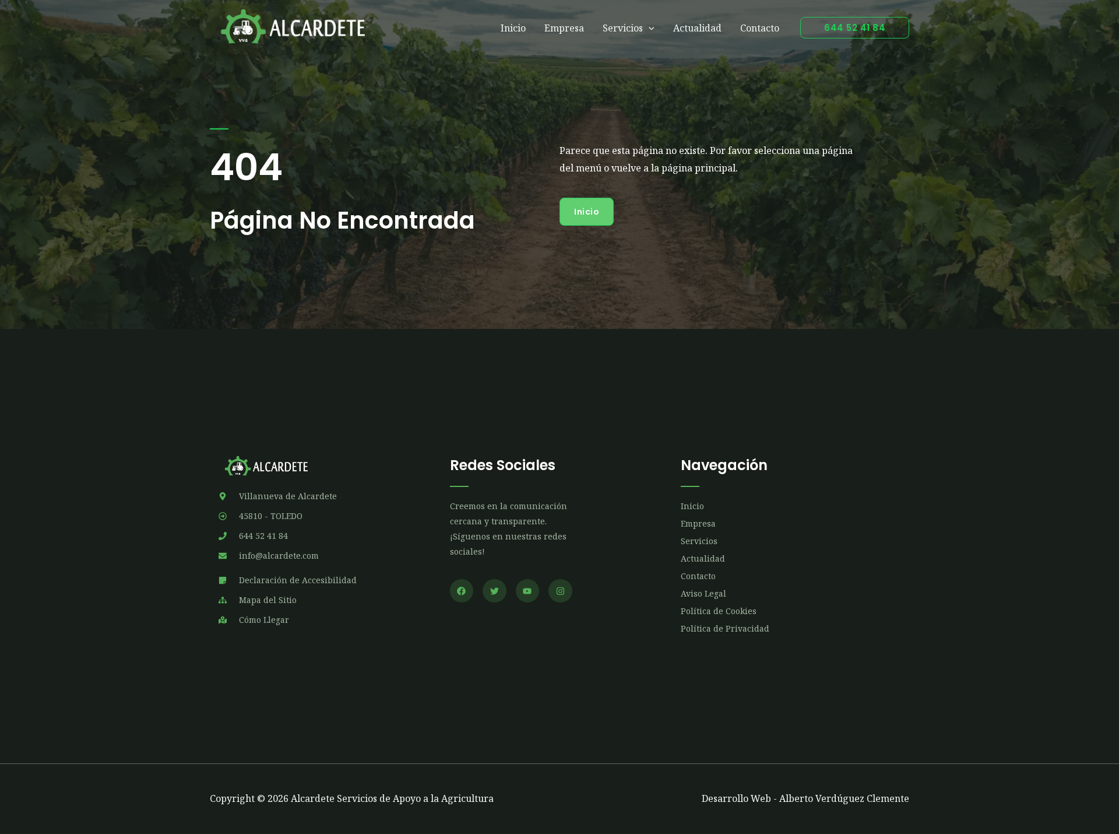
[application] (648, 28)
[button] (854, 27)
